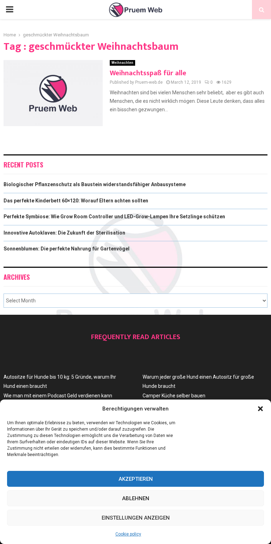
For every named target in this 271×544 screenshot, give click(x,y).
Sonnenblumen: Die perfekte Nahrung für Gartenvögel (67, 249)
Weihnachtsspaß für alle (148, 73)
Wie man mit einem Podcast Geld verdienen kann (58, 395)
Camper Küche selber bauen (174, 395)
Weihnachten (122, 63)
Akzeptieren (136, 479)
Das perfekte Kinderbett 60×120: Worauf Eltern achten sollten (76, 200)
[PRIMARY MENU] (9, 9)
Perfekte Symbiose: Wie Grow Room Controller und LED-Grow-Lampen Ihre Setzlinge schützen (114, 216)
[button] (260, 408)
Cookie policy (128, 534)
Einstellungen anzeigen (136, 518)
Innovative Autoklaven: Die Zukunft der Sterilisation (64, 233)
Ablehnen (135, 498)
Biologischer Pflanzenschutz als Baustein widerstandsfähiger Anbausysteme (95, 184)
